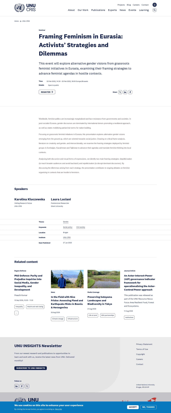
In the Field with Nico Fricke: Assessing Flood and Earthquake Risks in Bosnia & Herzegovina (67, 302)
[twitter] (27, 386)
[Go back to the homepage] (24, 11)
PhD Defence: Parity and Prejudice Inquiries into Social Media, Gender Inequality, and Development (28, 282)
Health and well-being (35, 307)
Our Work (83, 10)
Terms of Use (142, 349)
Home (16, 21)
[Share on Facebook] (130, 92)
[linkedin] (16, 386)
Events (132, 10)
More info (58, 409)
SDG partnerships (107, 315)
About (71, 10)
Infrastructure (73, 319)
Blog (129, 5)
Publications (98, 10)
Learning (144, 10)
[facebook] (22, 386)
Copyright (140, 354)
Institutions (129, 317)
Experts (112, 10)
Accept (133, 407)
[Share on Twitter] (120, 92)
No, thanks (148, 407)
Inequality (19, 307)
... (16, 313)
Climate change (57, 319)
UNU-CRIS (26, 21)
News (123, 10)
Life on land (93, 315)
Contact (145, 5)
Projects (121, 5)
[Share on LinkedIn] (125, 92)
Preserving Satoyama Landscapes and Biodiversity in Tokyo (100, 300)
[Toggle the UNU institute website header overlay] (155, 5)
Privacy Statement (144, 344)
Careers (136, 5)
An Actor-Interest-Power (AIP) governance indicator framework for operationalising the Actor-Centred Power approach (139, 282)
